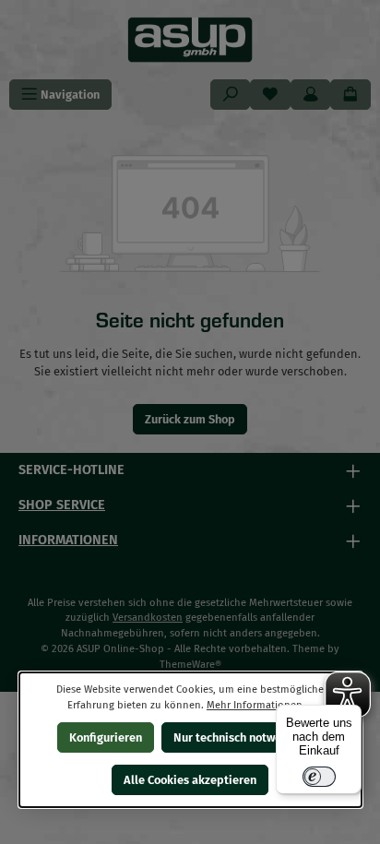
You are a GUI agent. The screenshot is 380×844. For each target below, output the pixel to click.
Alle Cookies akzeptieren (190, 780)
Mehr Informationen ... (259, 705)
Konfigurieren (104, 737)
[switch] (319, 777)
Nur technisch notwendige (242, 737)
